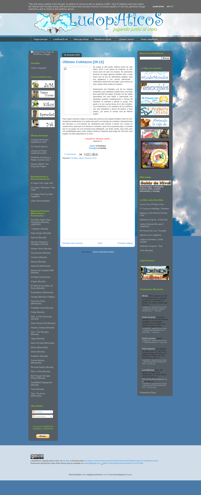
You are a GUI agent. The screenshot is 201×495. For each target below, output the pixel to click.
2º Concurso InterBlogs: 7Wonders (154, 209)
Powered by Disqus (148, 392)
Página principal (40, 39)
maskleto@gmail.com (91, 463)
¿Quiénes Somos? (126, 39)
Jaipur (92, 146)
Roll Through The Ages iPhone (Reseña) (40, 377)
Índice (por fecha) (81, 39)
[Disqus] (98, 200)
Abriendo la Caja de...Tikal (151, 246)
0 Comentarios (70, 154)
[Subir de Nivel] (155, 184)
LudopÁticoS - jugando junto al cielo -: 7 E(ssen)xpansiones (154, 341)
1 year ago (157, 311)
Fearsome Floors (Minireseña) (38, 302)
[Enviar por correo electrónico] (85, 154)
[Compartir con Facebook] (93, 154)
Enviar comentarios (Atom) (103, 252)
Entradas (38, 412)
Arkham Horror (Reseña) (41, 249)
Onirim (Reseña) (38, 352)
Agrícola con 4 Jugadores (151, 235)
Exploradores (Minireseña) (42, 292)
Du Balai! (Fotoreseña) (40, 277)
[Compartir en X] (90, 154)
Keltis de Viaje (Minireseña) (42, 343)
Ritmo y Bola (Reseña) (40, 371)
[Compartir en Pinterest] (96, 154)
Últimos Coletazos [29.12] (83, 62)
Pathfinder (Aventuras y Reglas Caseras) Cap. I (41, 158)
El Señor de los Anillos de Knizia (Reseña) (42, 287)
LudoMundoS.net (60, 39)
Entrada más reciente (73, 243)
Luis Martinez (148, 370)
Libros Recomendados (40, 201)
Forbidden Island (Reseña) (42, 308)
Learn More (158, 7)
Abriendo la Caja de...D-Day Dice (154, 220)
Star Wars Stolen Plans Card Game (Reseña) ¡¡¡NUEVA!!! (41, 222)
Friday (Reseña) (37, 312)
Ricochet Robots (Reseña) (42, 367)
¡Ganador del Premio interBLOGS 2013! (39, 141)
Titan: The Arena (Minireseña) (38, 394)
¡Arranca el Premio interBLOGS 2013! (39, 152)
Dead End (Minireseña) (40, 266)
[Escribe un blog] (88, 154)
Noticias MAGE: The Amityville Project (40, 165)
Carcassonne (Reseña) (40, 253)
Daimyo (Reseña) (38, 262)
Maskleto (66, 461)
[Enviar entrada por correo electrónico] (80, 154)
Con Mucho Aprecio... (40, 146)
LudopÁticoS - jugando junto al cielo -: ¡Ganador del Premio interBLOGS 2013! (154, 361)
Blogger (129, 475)
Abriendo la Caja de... (103, 39)
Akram (145, 296)
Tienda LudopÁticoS (149, 39)
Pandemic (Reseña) (39, 356)
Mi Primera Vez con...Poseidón (153, 231)
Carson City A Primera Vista (152, 204)
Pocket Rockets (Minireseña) (38, 361)
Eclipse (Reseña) (38, 281)
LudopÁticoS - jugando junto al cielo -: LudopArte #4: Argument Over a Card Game (154, 330)
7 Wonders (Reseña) (39, 229)
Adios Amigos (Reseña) (41, 233)
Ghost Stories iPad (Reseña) (43, 323)
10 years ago (151, 387)
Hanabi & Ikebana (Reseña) (42, 328)
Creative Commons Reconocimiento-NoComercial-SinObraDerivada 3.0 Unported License (122, 461)
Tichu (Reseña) (37, 389)
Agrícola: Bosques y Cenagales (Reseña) (39, 243)
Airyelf (105, 475)
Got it (170, 7)
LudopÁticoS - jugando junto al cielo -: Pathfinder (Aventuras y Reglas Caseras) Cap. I (154, 309)
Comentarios (40, 416)
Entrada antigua (125, 243)
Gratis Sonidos (149, 317)
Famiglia (93, 148)
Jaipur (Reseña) (37, 338)
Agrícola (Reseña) (38, 237)
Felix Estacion (148, 349)
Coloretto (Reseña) (39, 257)
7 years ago (155, 332)
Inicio (100, 243)
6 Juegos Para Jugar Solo (42, 183)
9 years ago (151, 363)
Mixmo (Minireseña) (39, 347)
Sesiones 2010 (90, 158)
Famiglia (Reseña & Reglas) (43, 297)
